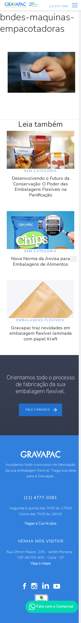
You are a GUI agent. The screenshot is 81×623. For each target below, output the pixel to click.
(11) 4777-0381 (58, 6)
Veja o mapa (40, 563)
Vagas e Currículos (40, 523)
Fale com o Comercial (55, 606)
